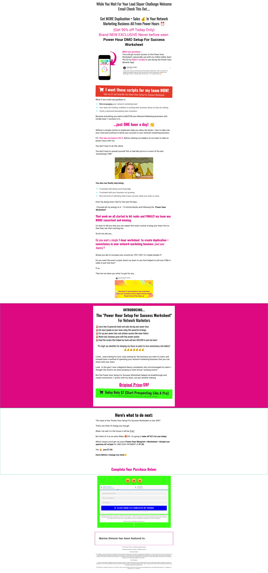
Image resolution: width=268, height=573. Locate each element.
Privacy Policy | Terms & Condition (129, 547)
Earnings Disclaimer (142, 547)
